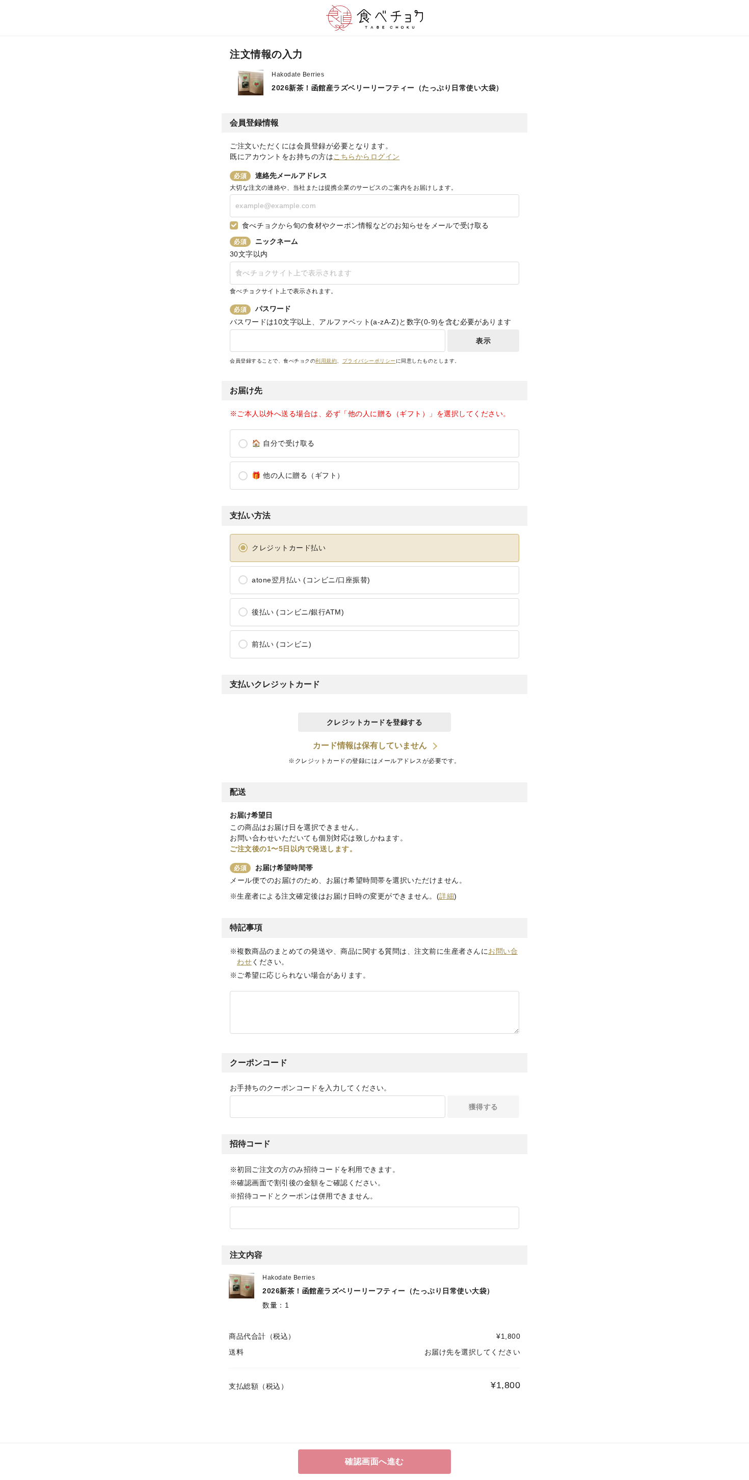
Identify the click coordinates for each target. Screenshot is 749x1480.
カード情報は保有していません (370, 745)
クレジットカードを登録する (375, 722)
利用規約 (326, 361)
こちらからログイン (366, 156)
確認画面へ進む (374, 1461)
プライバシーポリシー (369, 361)
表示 (483, 341)
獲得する (483, 1107)
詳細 (446, 896)
